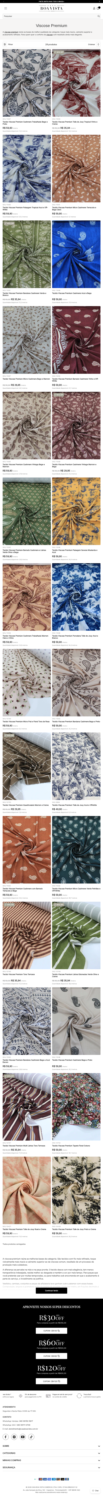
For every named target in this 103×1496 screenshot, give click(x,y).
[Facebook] (6, 1437)
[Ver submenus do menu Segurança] (98, 1467)
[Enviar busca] (99, 16)
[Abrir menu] (5, 8)
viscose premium (11, 32)
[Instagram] (14, 1437)
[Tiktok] (31, 1437)
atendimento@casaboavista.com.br (23, 1429)
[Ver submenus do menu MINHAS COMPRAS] (98, 1460)
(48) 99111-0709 (23, 1425)
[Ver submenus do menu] (98, 1446)
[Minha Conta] (94, 8)
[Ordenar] (98, 44)
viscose (49, 34)
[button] (4, 1)
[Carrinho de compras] (98, 8)
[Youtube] (23, 1437)
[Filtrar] (5, 44)
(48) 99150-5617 (26, 1421)
